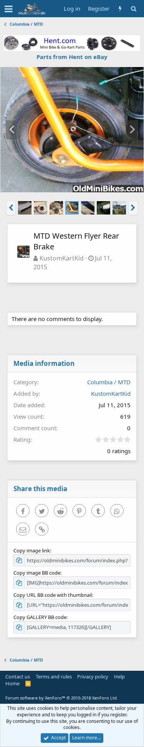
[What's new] (120, 9)
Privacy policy (92, 676)
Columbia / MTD (109, 382)
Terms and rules (54, 676)
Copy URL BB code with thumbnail (52, 594)
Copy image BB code (36, 572)
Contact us (17, 676)
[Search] (133, 9)
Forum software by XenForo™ (61, 698)
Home (12, 683)
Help (119, 676)
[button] (9, 8)
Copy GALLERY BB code (39, 617)
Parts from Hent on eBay (72, 57)
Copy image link (31, 550)
